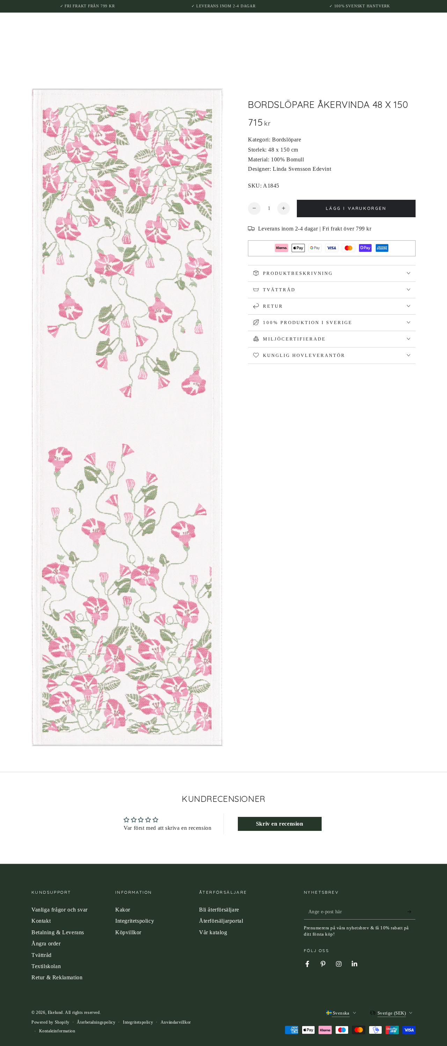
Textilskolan (46, 966)
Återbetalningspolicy (96, 1022)
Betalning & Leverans (57, 932)
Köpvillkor (128, 932)
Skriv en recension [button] (279, 824)
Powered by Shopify (50, 1022)
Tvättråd (41, 955)
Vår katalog (213, 932)
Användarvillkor (176, 1022)
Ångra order (46, 943)
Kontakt (41, 921)
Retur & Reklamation (56, 977)
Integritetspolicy (134, 921)
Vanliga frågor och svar (59, 910)
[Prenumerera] (412, 911)
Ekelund (55, 1012)
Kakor (122, 910)
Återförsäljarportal (221, 921)
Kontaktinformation (57, 1031)
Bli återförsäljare (219, 910)
